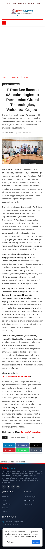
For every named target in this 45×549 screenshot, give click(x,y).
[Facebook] (8, 487)
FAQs (4, 500)
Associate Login (30, 497)
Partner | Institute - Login (29, 3)
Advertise (5, 508)
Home (4, 77)
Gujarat (31, 437)
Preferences (11, 542)
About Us (5, 497)
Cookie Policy (17, 534)
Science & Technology (19, 77)
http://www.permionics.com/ (16, 376)
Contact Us (6, 512)
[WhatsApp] (18, 487)
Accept (35, 542)
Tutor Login (11, 3)
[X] (13, 487)
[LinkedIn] (4, 487)
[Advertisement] (22, 49)
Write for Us (6, 504)
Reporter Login (29, 500)
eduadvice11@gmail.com (14, 522)
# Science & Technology (18, 437)
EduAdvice (9, 133)
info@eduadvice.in (11, 525)
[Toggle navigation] (4, 23)
